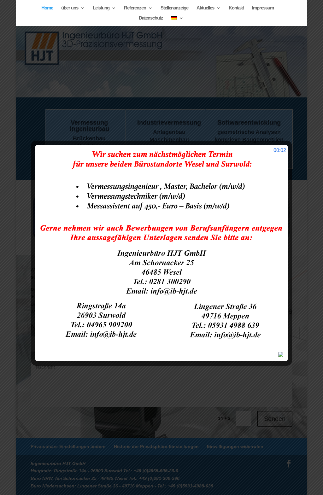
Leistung (101, 8)
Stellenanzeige (174, 8)
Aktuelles (205, 8)
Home (47, 8)
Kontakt (236, 8)
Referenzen (135, 8)
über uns (69, 8)
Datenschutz (151, 18)
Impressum (263, 8)
